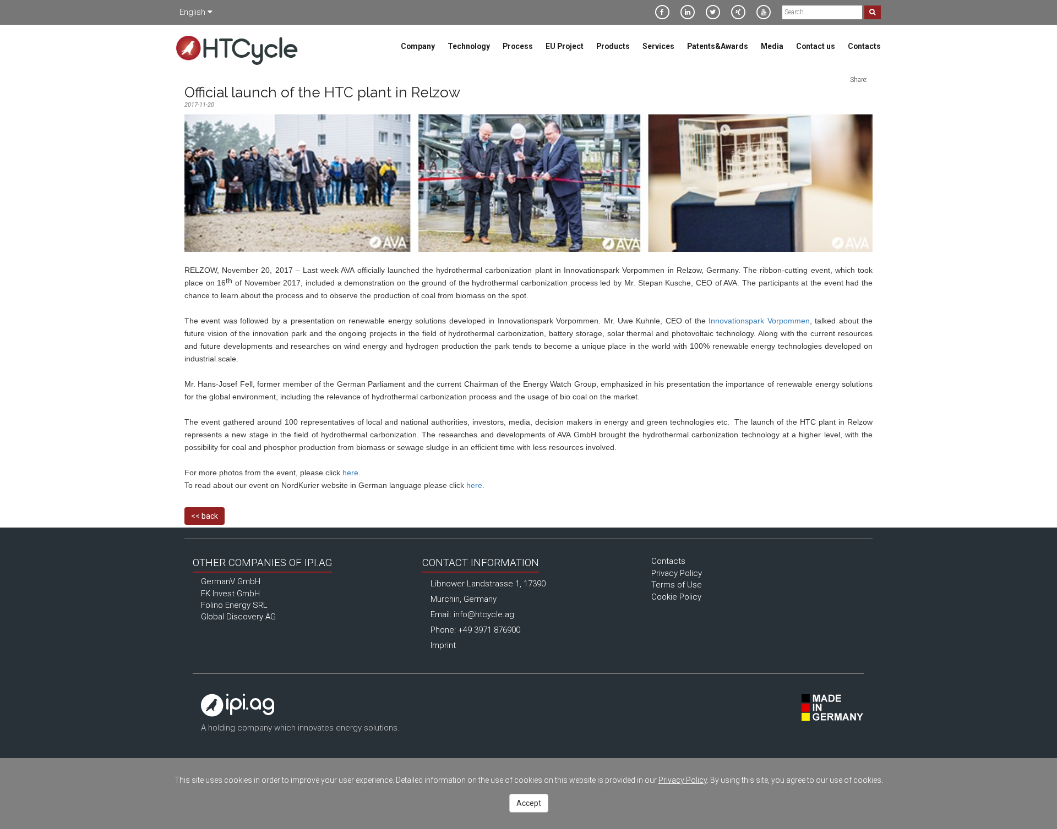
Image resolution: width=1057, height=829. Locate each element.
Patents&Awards (717, 46)
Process (518, 46)
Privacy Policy (676, 573)
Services (658, 46)
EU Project (565, 46)
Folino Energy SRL (234, 605)
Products (613, 46)
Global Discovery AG (238, 617)
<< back (204, 516)
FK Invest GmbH (230, 594)
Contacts (864, 46)
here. (351, 472)
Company (418, 46)
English (193, 12)
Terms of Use (676, 585)
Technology (469, 46)
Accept (528, 803)
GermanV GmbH (230, 581)
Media (772, 46)
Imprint (443, 645)
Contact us (815, 46)
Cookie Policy (676, 597)
